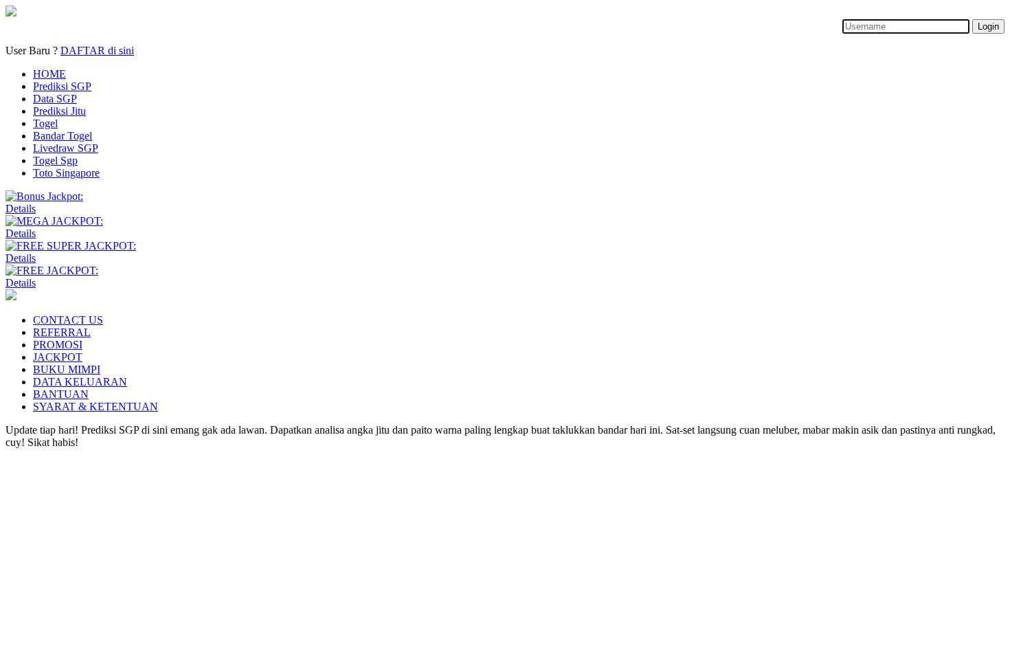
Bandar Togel (62, 136)
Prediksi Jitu (59, 111)
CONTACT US (68, 320)
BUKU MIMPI (66, 369)
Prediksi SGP (62, 86)
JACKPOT (57, 357)
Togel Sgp (55, 160)
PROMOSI (57, 344)
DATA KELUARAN (80, 382)
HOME (49, 74)
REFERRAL (62, 332)
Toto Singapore (66, 173)
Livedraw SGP (65, 148)
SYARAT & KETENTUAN (95, 406)
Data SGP (55, 98)
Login (988, 26)
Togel (45, 123)
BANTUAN (61, 394)
